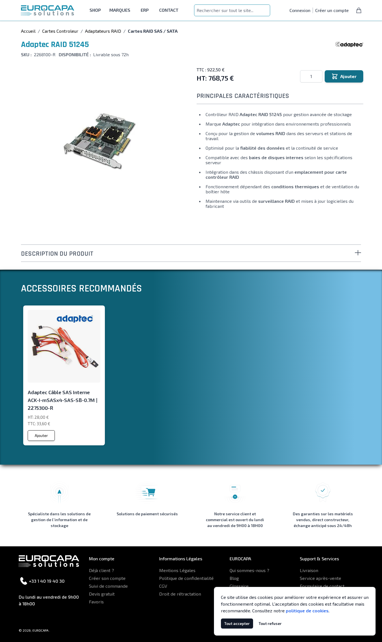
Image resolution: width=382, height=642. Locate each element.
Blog (234, 578)
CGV (163, 586)
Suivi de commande (108, 586)
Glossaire (239, 586)
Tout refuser (270, 623)
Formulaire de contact (322, 586)
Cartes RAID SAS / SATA (153, 31)
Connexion (299, 10)
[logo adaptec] (349, 44)
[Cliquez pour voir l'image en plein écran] (100, 141)
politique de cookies (307, 610)
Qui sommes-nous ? (249, 570)
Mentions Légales (177, 570)
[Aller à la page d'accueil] (47, 10)
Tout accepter (237, 623)
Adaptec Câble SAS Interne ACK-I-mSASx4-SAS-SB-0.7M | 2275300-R (62, 400)
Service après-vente (320, 578)
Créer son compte (107, 578)
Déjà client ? (101, 570)
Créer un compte (332, 10)
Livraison (309, 570)
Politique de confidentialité (186, 578)
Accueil (28, 31)
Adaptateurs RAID (103, 31)
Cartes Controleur (60, 31)
